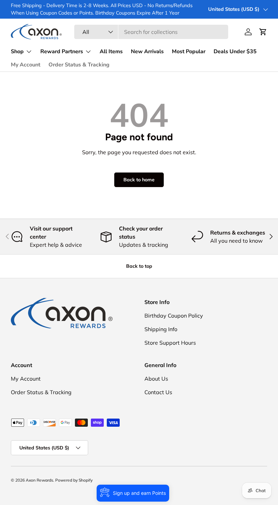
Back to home (139, 180)
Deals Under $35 (235, 51)
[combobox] (151, 32)
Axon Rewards (39, 480)
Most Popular (188, 51)
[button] (263, 31)
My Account (25, 64)
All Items (111, 51)
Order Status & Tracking (79, 64)
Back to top (139, 266)
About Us (156, 378)
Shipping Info (160, 329)
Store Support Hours (170, 342)
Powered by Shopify (74, 480)
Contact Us (158, 392)
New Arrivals (147, 51)
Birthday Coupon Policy (173, 315)
